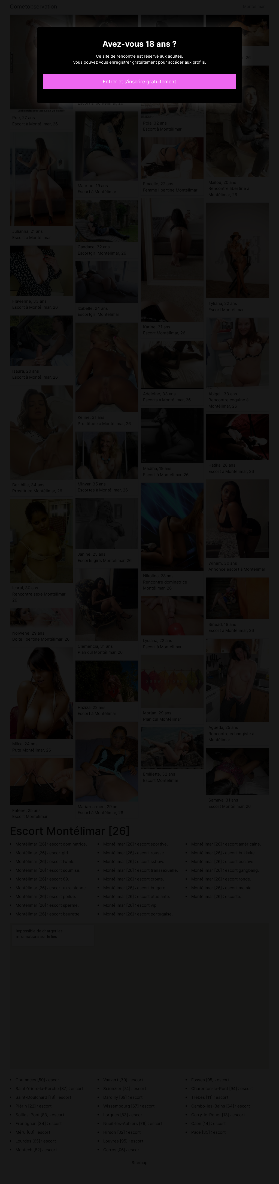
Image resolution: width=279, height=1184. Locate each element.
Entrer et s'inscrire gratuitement (139, 81)
